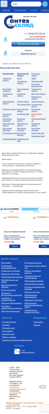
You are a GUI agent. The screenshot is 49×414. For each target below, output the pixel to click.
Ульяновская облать (7, 95)
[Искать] (44, 4)
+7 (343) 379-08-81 (13, 405)
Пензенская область (35, 124)
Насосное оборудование (11, 303)
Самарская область (21, 95)
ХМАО (19, 78)
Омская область (23, 102)
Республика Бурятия (21, 134)
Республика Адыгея (35, 110)
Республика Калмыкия (7, 120)
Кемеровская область (36, 98)
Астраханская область (36, 105)
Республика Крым (24, 104)
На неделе (45, 209)
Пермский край (37, 81)
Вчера (12, 211)
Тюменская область (7, 79)
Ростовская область (7, 115)
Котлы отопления (8, 290)
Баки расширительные (10, 311)
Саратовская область (36, 90)
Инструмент (6, 263)
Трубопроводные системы (12, 277)
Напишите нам (8, 334)
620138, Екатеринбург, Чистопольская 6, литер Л (24, 403)
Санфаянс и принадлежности (8, 299)
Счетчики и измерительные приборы (11, 307)
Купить (14, 246)
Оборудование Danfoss (34, 281)
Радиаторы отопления (10, 271)
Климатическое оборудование (30, 296)
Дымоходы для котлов (10, 274)
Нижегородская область (8, 124)
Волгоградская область (22, 110)
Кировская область (21, 120)
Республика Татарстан (7, 90)
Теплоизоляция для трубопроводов (32, 277)
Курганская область (35, 75)
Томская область (37, 102)
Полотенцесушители (32, 263)
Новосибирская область (8, 102)
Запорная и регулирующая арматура (11, 294)
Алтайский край (23, 114)
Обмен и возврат (9, 337)
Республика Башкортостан (36, 85)
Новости (37, 325)
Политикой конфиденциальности (17, 388)
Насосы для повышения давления (15, 231)
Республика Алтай (10, 133)
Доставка (33, 10)
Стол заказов (7, 331)
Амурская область (10, 109)
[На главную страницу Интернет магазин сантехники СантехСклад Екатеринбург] (24, 22)
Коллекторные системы (34, 284)
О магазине (6, 10)
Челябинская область (22, 82)
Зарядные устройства (33, 300)
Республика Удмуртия (21, 129)
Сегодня (36, 211)
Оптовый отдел (8, 328)
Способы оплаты (20, 10)
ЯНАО (33, 78)
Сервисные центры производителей (17, 340)
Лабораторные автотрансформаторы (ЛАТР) (33, 305)
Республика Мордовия (7, 129)
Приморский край (37, 136)
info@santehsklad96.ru (35, 39)
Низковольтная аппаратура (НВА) (31, 311)
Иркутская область (38, 94)
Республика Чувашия (35, 129)
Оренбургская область (22, 124)
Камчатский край (37, 133)
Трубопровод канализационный (8, 267)
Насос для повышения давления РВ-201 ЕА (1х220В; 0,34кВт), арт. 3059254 (14, 237)
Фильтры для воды (32, 292)
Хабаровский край (9, 139)
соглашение (13, 393)
